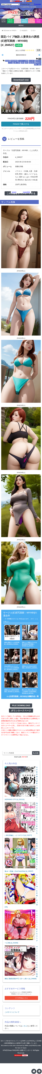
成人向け (31, 62)
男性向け (38, 62)
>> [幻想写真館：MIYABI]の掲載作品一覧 (23, 696)
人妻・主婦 (17, 62)
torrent (14, 192)
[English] (13, 1)
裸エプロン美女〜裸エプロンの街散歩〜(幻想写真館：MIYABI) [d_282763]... (29, 691)
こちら (24, 1026)
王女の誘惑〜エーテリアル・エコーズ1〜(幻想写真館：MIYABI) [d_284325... (11, 667)
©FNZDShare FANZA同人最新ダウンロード (18, 1050)
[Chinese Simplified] (18, 1)
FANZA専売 (14, 61)
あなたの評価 (20, 50)
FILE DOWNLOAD (21, 705)
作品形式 (24, 30)
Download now (21, 80)
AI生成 (7, 61)
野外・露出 (38, 64)
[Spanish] (31, 1)
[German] (28, 1)
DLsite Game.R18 (31, 21)
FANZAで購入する (21, 124)
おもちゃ (38, 61)
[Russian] (21, 1)
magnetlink (26, 192)
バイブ (10, 62)
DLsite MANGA (24, 21)
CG (34, 30)
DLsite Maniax (10, 21)
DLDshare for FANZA (10, 30)
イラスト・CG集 (23, 61)
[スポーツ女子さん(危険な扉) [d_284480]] (34, 55)
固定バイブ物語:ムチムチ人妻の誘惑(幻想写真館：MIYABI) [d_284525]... (29, 644)
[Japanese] (11, 1)
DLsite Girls (17, 21)
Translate (37, 4)
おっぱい (31, 61)
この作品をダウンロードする (21, 193)
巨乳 (26, 62)
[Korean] (23, 1)
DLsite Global (38, 21)
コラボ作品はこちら (21, 998)
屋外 (22, 62)
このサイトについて (12, 1012)
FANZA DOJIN (3, 21)
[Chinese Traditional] (16, 1)
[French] (26, 1)
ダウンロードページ (21, 710)
